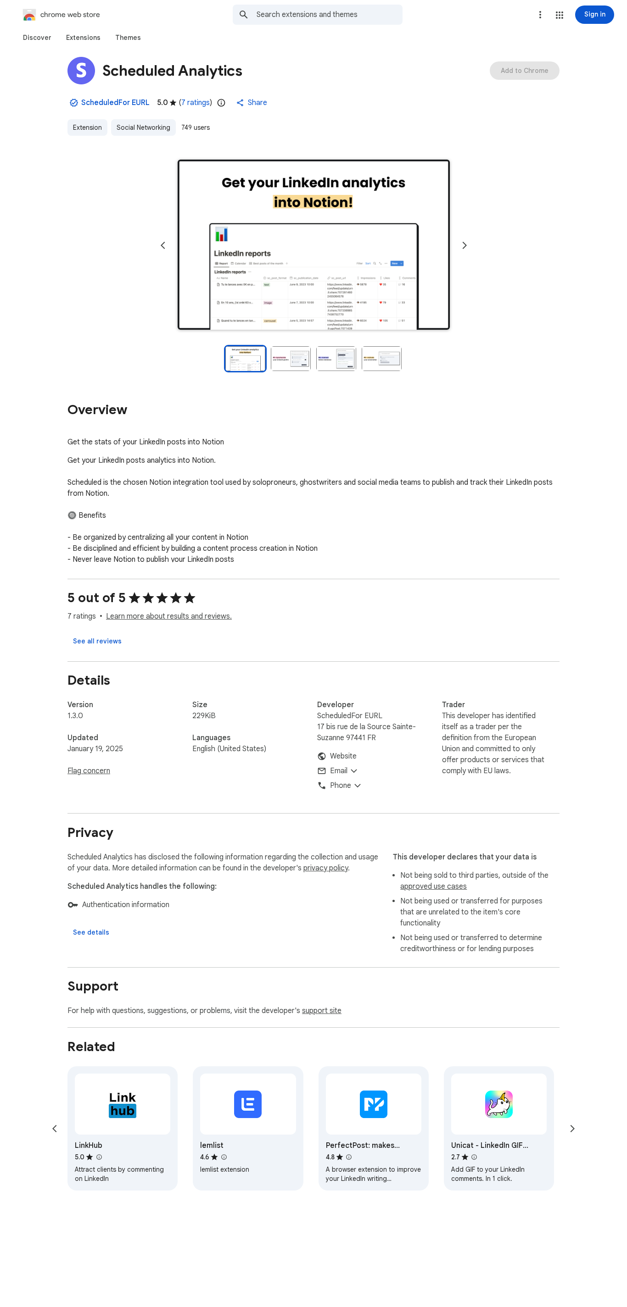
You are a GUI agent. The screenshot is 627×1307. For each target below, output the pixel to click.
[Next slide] (464, 245)
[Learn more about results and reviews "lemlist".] (224, 1157)
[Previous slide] (163, 245)
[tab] (37, 37)
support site (321, 1010)
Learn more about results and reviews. (169, 616)
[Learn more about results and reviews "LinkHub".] (99, 1157)
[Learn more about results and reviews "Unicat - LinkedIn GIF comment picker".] (474, 1157)
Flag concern (88, 770)
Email (338, 770)
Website (343, 756)
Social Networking (143, 127)
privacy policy (325, 868)
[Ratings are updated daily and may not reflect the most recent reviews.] (221, 103)
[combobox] (330, 14)
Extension (87, 127)
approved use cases (433, 886)
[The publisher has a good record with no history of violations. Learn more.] (74, 103)
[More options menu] (540, 15)
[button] (559, 15)
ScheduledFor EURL (115, 102)
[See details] (91, 932)
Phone (340, 785)
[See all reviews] (97, 641)
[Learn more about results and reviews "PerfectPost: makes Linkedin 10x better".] (349, 1157)
